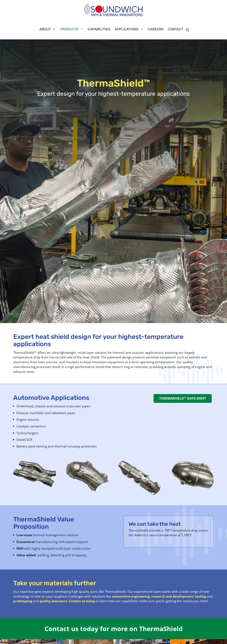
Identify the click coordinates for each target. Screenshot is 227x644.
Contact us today (82, 601)
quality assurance (53, 601)
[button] (187, 30)
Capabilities (99, 29)
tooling (200, 596)
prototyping (22, 601)
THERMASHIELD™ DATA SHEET (182, 398)
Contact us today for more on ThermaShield (114, 628)
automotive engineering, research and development (152, 596)
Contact (175, 29)
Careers (156, 29)
